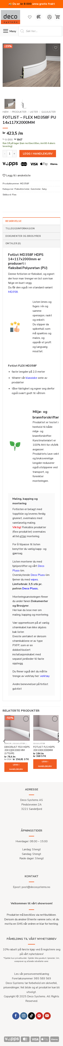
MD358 (13, 292)
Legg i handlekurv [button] (16, 767)
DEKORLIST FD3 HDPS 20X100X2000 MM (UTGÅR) (17, 750)
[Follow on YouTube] (47, 1015)
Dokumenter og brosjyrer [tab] (23, 236)
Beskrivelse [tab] (13, 221)
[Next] (55, 70)
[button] (57, 17)
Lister (34, 112)
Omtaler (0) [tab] (13, 243)
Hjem (5, 112)
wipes (34, 579)
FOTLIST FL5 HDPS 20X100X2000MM (44, 749)
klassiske (31, 378)
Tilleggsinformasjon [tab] (20, 228)
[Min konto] (49, 17)
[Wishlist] (29, 17)
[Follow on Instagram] (23, 1015)
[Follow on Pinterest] (39, 1015)
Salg (44, 189)
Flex (14, 194)
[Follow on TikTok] (31, 1015)
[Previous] (8, 70)
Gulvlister (48, 112)
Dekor (7, 744)
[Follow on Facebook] (15, 1015)
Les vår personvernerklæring (31, 974)
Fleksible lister (22, 189)
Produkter (19, 112)
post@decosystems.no (36, 887)
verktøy (45, 676)
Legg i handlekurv (38, 153)
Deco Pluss (38, 575)
